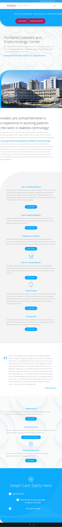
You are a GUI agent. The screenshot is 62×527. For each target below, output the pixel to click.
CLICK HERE (22, 21)
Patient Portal (51, 1)
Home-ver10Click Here (31, 437)
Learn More (31, 207)
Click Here (31, 418)
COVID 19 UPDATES (36, 21)
